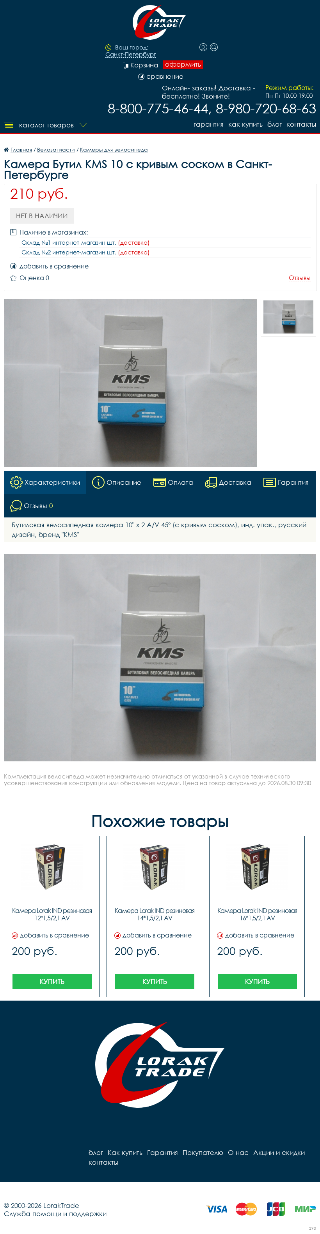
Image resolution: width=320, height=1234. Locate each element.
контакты (301, 124)
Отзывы (300, 278)
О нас (238, 1152)
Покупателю (203, 1152)
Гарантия (209, 124)
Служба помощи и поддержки (55, 1213)
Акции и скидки (279, 1152)
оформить (183, 64)
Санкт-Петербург (130, 54)
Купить (52, 981)
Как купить (245, 124)
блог (274, 124)
